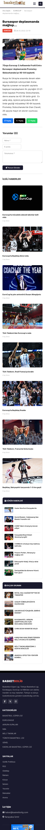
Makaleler (6, 793)
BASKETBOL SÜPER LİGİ (12, 716)
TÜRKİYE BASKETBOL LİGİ (13, 738)
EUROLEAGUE (8, 720)
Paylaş (8, 121)
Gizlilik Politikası (8, 762)
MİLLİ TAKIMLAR (9, 733)
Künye (5, 780)
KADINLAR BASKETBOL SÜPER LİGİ (17, 747)
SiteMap (5, 771)
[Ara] (40, 4)
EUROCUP (17, 11)
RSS (4, 766)
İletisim (5, 784)
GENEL (5, 742)
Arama (5, 797)
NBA (4, 729)
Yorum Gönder (13, 168)
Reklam (5, 775)
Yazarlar (5, 789)
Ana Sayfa (6, 11)
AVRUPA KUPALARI (10, 724)
